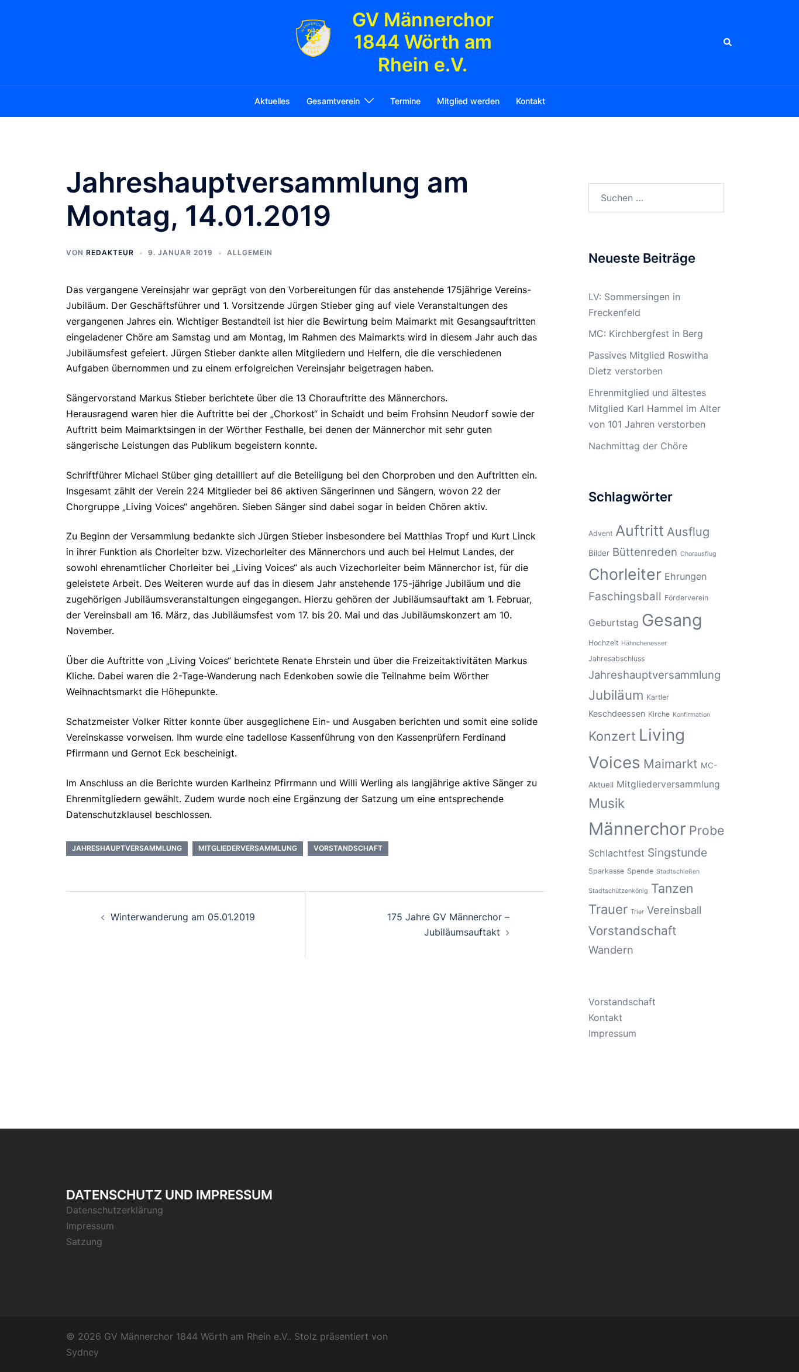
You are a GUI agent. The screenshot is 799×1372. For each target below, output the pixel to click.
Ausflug (688, 532)
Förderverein (686, 597)
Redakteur (110, 252)
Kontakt (530, 101)
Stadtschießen (678, 871)
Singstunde (677, 852)
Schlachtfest (616, 853)
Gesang (672, 620)
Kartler (657, 697)
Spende (640, 870)
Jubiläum (615, 695)
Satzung (84, 1241)
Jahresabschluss (616, 658)
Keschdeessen (616, 713)
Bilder (598, 553)
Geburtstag (613, 622)
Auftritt (639, 530)
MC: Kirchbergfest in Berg (645, 333)
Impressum (612, 1033)
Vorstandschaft (348, 848)
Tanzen (672, 888)
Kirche (659, 714)
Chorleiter (625, 574)
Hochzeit (603, 642)
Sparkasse (606, 870)
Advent (600, 533)
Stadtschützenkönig (618, 891)
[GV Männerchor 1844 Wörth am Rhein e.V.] (313, 42)
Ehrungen (685, 576)
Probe (706, 830)
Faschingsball (625, 596)
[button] (728, 42)
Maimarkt (670, 764)
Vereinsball (674, 909)
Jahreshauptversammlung (127, 848)
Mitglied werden (468, 101)
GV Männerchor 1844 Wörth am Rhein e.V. (423, 42)
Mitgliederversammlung (247, 848)
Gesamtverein (333, 101)
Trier (637, 912)
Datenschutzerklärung (114, 1210)
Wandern (610, 949)
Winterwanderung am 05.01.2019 (183, 917)
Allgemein (250, 252)
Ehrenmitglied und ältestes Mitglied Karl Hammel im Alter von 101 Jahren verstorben (654, 408)
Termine (405, 101)
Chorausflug (698, 554)
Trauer (608, 909)
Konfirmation (691, 714)
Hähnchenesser (644, 643)
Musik (606, 803)
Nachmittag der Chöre (637, 446)
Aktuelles (272, 101)
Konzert (612, 736)
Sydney (82, 1352)
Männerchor (637, 829)
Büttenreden (644, 551)
